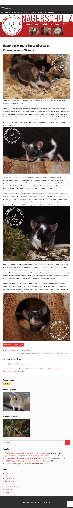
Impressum (8, 489)
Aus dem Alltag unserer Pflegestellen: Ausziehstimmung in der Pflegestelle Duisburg (43, 353)
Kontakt (7, 492)
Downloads (51, 12)
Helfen (32, 12)
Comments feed (10, 478)
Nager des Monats (17, 345)
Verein (25, 12)
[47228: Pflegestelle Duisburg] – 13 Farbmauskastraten (22, 461)
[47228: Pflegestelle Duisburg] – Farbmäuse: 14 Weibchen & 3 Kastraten (28, 453)
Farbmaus (7, 345)
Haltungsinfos (4, 12)
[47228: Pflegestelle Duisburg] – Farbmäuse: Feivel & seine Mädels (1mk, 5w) (29, 458)
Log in (7, 473)
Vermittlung (17, 12)
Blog (45, 12)
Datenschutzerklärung (12, 487)
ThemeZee (47, 502)
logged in (14, 364)
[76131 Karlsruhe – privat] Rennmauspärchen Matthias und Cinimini (26, 456)
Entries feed (9, 476)
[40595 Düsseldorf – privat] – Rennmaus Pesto (20, 463)
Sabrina (17, 42)
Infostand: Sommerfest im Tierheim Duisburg (18, 350)
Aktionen (40, 12)
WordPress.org (9, 481)
